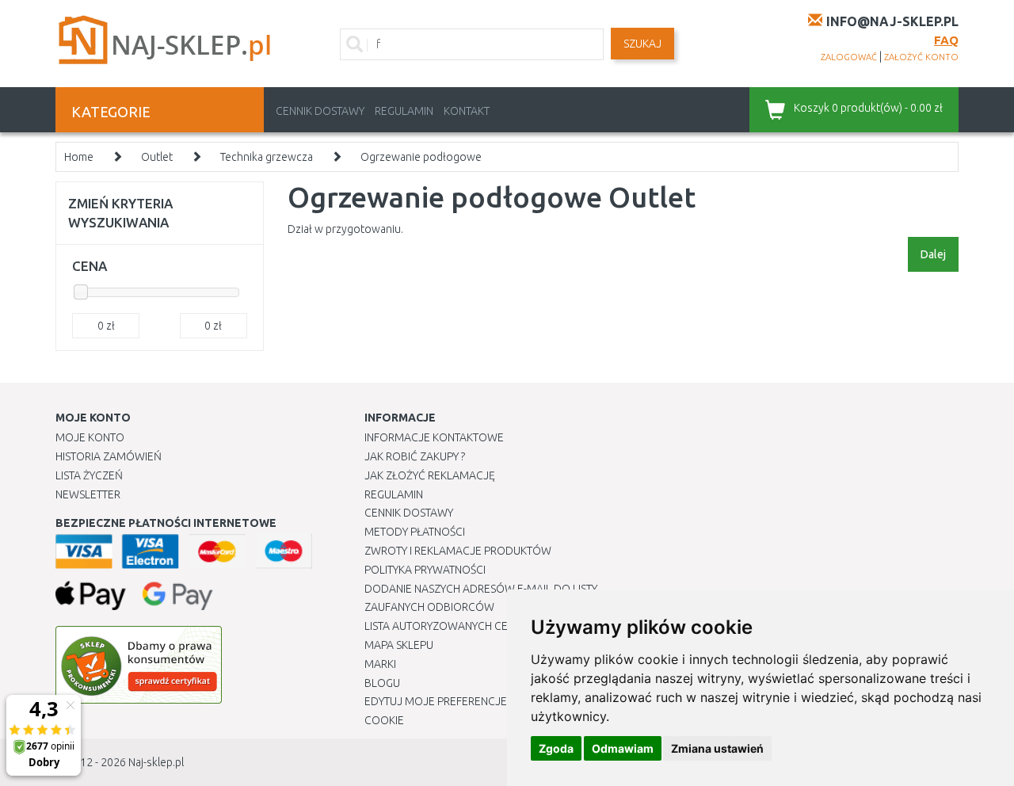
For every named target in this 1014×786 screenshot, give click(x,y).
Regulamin (404, 111)
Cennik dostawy (320, 111)
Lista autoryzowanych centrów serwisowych (493, 626)
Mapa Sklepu (398, 645)
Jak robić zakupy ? (414, 456)
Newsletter (87, 494)
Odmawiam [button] (623, 748)
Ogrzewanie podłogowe (421, 157)
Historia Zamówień (108, 456)
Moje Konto (89, 437)
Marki (380, 664)
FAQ (946, 40)
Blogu (382, 683)
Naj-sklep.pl (156, 762)
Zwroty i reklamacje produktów (457, 550)
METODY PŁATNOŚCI (414, 531)
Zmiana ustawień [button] (717, 748)
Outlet (157, 157)
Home (78, 157)
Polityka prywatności (425, 569)
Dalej (933, 254)
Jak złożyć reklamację (429, 475)
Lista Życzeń (89, 475)
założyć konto (921, 57)
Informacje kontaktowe (434, 437)
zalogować (849, 57)
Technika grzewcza (266, 157)
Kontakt (467, 111)
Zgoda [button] (556, 748)
